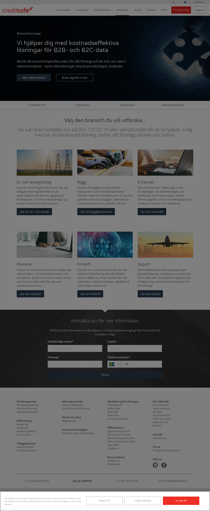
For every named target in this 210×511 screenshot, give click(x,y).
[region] (105, 501)
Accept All (181, 500)
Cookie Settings (142, 500)
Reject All (104, 500)
